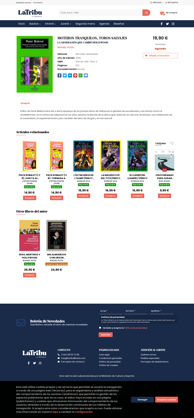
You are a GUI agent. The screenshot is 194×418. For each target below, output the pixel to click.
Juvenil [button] (65, 23)
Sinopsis (25, 103)
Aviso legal (104, 354)
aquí (55, 412)
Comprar (29, 197)
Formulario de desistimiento (154, 361)
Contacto (38, 2)
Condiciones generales (110, 358)
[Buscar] (146, 13)
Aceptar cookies (166, 399)
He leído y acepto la (125, 328)
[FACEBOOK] (161, 23)
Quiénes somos (23, 2)
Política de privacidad (135, 328)
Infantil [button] (49, 23)
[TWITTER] (167, 23)
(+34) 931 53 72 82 (70, 354)
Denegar (142, 399)
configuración (83, 412)
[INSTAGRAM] (173, 23)
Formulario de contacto (73, 361)
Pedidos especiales (150, 358)
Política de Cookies (108, 365)
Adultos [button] (34, 23)
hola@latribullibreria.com (73, 358)
